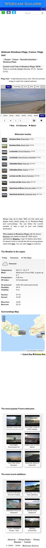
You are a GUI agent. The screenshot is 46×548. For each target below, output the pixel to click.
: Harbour (18, 170)
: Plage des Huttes (22, 188)
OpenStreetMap (31, 350)
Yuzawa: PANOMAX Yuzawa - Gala (13, 529)
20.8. (31, 87)
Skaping (16, 239)
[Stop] (20, 120)
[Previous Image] (4, 120)
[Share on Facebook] (9, 12)
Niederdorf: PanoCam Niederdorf (14, 512)
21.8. (25, 87)
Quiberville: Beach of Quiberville (32, 464)
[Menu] (43, 9)
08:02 (36, 116)
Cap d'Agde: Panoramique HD (14, 446)
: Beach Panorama (21, 176)
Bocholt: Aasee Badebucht (32, 512)
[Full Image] (34, 120)
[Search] (42, 13)
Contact (27, 542)
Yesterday (17, 87)
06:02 (24, 116)
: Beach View (19, 145)
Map (12, 125)
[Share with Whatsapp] (3, 12)
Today (9, 87)
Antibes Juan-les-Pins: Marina (32, 446)
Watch (33, 125)
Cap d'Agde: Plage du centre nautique (32, 428)
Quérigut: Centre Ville (14, 427)
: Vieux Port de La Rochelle (22, 157)
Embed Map (27, 354)
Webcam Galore (30, 546)
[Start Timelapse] (10, 120)
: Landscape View (22, 194)
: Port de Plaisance (19, 151)
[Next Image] (26, 120)
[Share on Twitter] (14, 12)
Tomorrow (14, 258)
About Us (12, 539)
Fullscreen (22, 125)
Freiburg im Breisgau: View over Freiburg (14, 494)
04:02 (11, 116)
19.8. (37, 87)
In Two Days (26, 258)
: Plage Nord (19, 139)
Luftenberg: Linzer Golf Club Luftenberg (32, 494)
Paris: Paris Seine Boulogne (14, 464)
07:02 (30, 116)
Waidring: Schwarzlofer (32, 529)
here (13, 244)
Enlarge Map (40, 354)
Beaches (6, 236)
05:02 (18, 116)
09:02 (42, 116)
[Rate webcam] (41, 120)
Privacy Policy (24, 539)
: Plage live (19, 163)
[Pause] (15, 120)
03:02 (5, 116)
